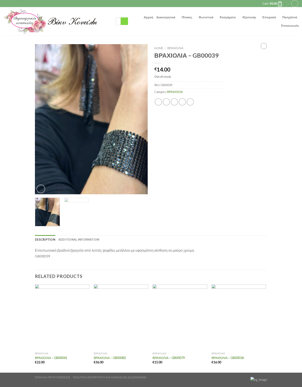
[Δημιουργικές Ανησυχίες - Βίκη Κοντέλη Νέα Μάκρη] (56, 21)
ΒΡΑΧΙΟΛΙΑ (175, 48)
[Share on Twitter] (166, 102)
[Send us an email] (155, 3)
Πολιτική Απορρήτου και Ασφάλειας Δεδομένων (109, 377)
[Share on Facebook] (158, 102)
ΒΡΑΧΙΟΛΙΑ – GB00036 (228, 358)
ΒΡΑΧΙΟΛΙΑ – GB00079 (169, 358)
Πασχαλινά (289, 17)
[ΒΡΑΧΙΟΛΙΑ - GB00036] (239, 317)
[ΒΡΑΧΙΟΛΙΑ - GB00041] (62, 317)
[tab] (45, 239)
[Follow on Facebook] (146, 3)
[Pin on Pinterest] (182, 102)
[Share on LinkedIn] (190, 102)
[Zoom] (40, 189)
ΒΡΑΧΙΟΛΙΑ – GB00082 (110, 358)
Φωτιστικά (206, 17)
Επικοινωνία (290, 25)
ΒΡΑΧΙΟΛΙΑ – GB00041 (51, 358)
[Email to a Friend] (174, 102)
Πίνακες (187, 17)
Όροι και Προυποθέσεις (52, 377)
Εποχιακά (269, 17)
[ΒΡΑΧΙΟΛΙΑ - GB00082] (121, 317)
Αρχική (148, 17)
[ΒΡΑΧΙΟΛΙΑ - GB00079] (180, 317)
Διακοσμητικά (165, 17)
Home (158, 48)
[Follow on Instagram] (151, 3)
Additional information (78, 239)
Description (45, 239)
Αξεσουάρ (249, 17)
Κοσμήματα (228, 17)
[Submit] (124, 21)
